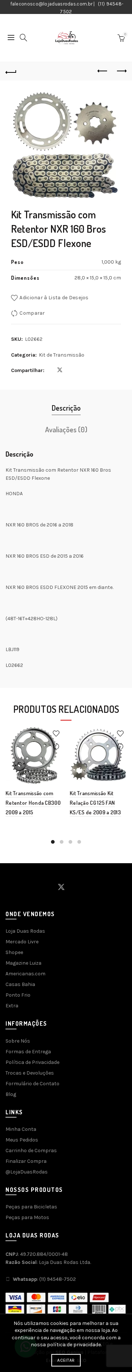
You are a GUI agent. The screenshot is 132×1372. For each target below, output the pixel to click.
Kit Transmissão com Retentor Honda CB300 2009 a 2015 (33, 803)
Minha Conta (21, 1129)
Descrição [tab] (66, 407)
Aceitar (65, 1360)
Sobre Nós (18, 1041)
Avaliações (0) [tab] (66, 429)
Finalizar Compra (26, 1161)
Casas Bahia (20, 984)
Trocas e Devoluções (30, 1073)
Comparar (32, 313)
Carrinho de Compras (31, 1150)
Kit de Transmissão (61, 355)
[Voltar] (11, 71)
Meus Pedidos (22, 1140)
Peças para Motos (27, 1217)
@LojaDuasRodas (27, 1172)
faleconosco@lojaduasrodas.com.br (51, 4)
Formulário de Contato (32, 1083)
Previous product (103, 71)
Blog (11, 1094)
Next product (121, 71)
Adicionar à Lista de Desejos (53, 297)
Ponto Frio (18, 995)
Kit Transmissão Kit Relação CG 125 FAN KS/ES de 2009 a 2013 (95, 803)
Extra (12, 1006)
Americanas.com (25, 974)
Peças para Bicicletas (31, 1207)
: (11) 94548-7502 (44, 1279)
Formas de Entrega (28, 1051)
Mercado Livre (22, 942)
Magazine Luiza (23, 963)
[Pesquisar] (23, 37)
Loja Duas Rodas (25, 931)
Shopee (14, 952)
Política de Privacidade (32, 1062)
